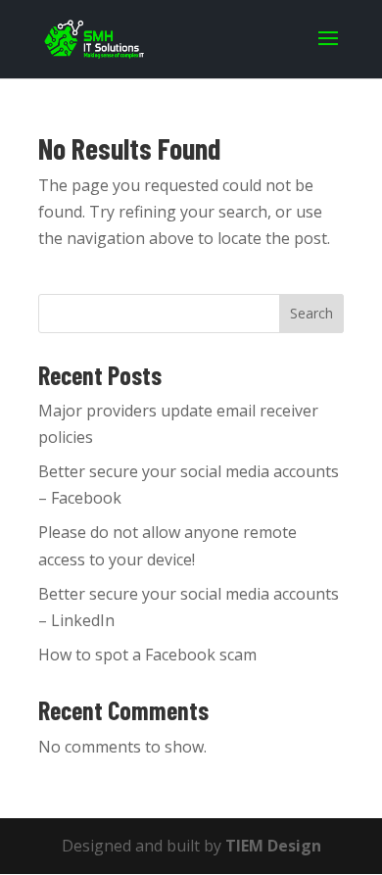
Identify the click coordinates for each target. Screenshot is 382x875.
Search (311, 313)
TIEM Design (273, 845)
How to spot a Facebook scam (147, 654)
